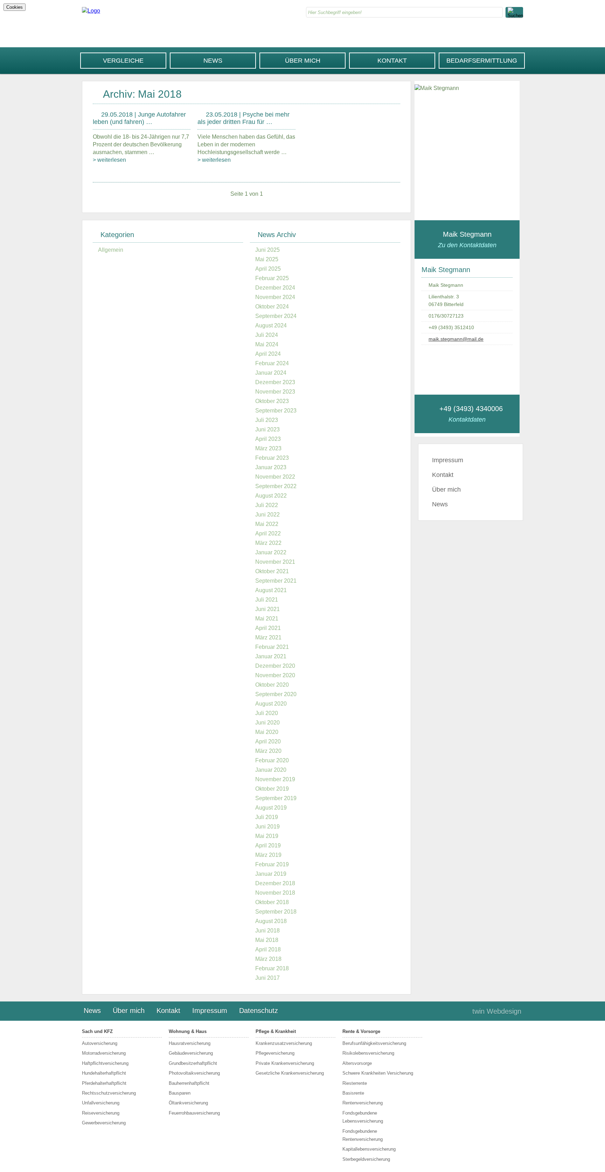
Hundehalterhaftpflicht (104, 1073)
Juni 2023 (267, 429)
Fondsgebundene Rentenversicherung (362, 1135)
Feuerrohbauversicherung (194, 1113)
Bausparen (179, 1093)
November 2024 (275, 297)
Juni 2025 (267, 250)
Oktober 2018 (272, 902)
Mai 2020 (266, 732)
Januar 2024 (270, 373)
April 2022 (268, 533)
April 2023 (268, 439)
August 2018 (271, 921)
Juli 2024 (266, 335)
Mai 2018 (266, 940)
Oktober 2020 (272, 685)
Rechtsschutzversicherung (109, 1093)
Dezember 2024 (275, 288)
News (212, 60)
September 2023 (276, 411)
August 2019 (271, 808)
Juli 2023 (266, 420)
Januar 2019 (270, 874)
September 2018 (276, 912)
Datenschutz (258, 1010)
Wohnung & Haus (188, 1031)
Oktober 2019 (272, 789)
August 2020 (271, 704)
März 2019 (268, 855)
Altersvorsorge (357, 1063)
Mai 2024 (266, 344)
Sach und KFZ (97, 1031)
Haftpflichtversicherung (105, 1063)
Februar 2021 (272, 647)
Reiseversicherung (100, 1113)
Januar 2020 (270, 770)
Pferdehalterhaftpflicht (104, 1083)
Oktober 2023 (272, 401)
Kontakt (392, 60)
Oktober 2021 (272, 571)
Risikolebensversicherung (368, 1053)
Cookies (14, 7)
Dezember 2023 (275, 382)
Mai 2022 (266, 524)
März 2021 (268, 637)
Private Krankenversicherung (285, 1063)
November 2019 (275, 779)
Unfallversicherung (100, 1102)
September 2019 (276, 798)
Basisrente (353, 1093)
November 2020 (275, 675)
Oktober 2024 (272, 307)
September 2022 (276, 486)
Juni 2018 (267, 931)
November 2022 (275, 477)
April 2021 (268, 628)
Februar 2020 (272, 760)
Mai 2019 (266, 836)
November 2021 (275, 562)
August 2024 (271, 325)
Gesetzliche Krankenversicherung (290, 1073)
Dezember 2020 (275, 666)
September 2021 (276, 581)
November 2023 (275, 392)
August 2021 (271, 590)
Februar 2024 (272, 363)
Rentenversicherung (362, 1102)
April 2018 (268, 949)
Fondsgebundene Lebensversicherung (362, 1117)
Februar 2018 (272, 968)
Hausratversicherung (189, 1043)
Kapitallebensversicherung (369, 1149)
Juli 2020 (266, 713)
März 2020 (268, 751)
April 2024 (268, 354)
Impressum (447, 460)
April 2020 (268, 741)
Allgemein (110, 250)
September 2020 (276, 694)
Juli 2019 (266, 817)
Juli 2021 (266, 600)
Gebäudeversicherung (191, 1053)
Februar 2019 (272, 864)
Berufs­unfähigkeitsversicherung (374, 1043)
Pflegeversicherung (275, 1053)
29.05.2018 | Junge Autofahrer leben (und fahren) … (139, 118)
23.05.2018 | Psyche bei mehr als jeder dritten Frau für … (243, 118)
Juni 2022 (267, 515)
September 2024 (276, 316)
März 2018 (268, 959)
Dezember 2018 (275, 883)
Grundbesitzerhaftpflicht (193, 1063)
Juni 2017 (267, 978)
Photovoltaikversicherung (194, 1073)
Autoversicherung (99, 1043)
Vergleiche (123, 60)
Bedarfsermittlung (481, 60)
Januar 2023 (270, 467)
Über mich (302, 60)
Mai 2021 (266, 619)
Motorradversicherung (104, 1053)
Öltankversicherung (188, 1102)
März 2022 (268, 543)
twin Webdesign (496, 1011)
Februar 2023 (272, 458)
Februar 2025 (272, 278)
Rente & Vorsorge (361, 1031)
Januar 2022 (270, 552)
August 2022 (271, 496)
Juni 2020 (267, 723)
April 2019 (268, 845)
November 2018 (275, 893)
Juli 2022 (266, 505)
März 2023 (268, 448)
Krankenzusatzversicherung (284, 1043)
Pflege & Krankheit (276, 1031)
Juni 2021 (267, 609)
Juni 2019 (267, 827)
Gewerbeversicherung (104, 1122)
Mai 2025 (266, 259)
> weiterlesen (109, 160)
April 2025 (268, 269)
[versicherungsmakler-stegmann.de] (91, 11)
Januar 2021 (270, 656)
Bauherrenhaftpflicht (189, 1083)
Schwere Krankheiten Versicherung (377, 1073)
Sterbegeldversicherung (366, 1159)
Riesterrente (354, 1083)
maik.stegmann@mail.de (456, 339)
